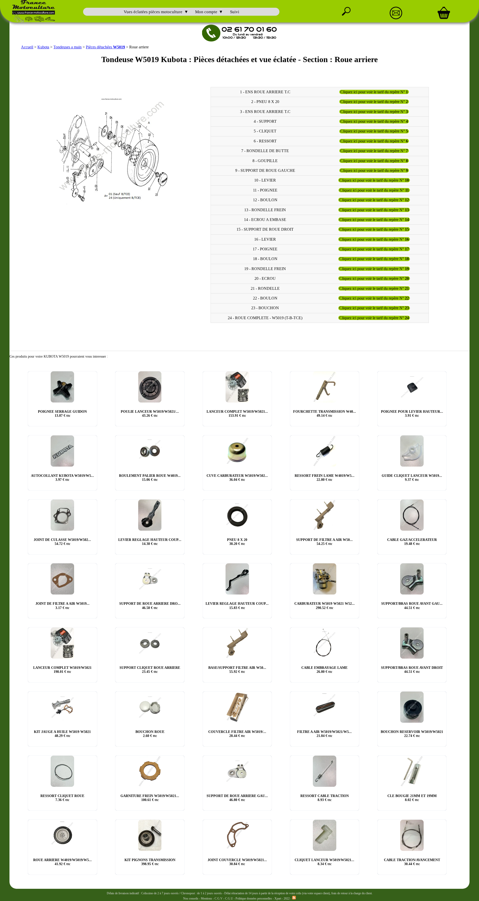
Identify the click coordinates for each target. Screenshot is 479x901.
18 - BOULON (265, 259)
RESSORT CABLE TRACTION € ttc (324, 798)
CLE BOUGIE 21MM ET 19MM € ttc (412, 798)
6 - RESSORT (265, 141)
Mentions (206, 898)
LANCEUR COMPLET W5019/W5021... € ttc (237, 413)
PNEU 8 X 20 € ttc (237, 542)
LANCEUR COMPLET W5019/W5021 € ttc (62, 670)
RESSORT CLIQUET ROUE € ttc (62, 798)
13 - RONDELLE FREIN (265, 210)
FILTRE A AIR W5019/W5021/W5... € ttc (324, 734)
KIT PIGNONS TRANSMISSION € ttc (149, 862)
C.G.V (219, 898)
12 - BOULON (265, 200)
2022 (287, 898)
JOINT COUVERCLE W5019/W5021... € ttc (237, 862)
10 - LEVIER (265, 180)
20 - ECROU (265, 278)
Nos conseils (190, 898)
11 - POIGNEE (265, 190)
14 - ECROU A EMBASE (265, 219)
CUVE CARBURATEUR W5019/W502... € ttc (237, 478)
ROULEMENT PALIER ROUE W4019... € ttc (150, 478)
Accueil (27, 47)
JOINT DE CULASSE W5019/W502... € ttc (62, 542)
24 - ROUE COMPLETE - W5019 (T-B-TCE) (265, 318)
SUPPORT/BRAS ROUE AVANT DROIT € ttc (412, 670)
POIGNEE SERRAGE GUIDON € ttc (62, 413)
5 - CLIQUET (265, 131)
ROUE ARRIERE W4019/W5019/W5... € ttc (62, 862)
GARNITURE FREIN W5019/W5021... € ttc (149, 798)
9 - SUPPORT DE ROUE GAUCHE (265, 170)
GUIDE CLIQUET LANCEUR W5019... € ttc (412, 478)
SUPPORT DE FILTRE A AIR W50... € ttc (324, 542)
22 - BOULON (265, 298)
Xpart (277, 898)
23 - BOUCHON (265, 308)
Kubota (43, 47)
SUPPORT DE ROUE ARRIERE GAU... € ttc (237, 798)
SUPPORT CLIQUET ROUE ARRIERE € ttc (150, 670)
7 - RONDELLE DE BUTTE (265, 151)
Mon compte (206, 11)
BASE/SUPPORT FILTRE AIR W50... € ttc (237, 670)
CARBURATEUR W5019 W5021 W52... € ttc (324, 605)
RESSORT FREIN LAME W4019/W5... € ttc (325, 478)
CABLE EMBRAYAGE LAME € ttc (324, 670)
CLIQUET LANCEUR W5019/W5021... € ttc (324, 862)
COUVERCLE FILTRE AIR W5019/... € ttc (237, 734)
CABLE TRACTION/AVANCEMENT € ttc (412, 862)
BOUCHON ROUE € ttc (149, 734)
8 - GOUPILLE (265, 161)
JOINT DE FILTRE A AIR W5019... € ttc (62, 605)
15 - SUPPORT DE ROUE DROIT (265, 229)
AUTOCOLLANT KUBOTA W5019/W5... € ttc (62, 478)
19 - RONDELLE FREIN (265, 269)
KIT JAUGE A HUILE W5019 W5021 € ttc (62, 734)
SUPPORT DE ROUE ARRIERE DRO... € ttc (150, 605)
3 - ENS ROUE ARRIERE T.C (265, 111)
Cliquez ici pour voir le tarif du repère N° (374, 92)
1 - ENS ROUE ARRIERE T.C (265, 92)
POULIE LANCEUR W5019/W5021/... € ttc (150, 413)
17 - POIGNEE (265, 249)
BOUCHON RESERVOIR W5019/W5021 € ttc (412, 734)
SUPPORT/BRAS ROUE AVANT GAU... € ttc (412, 605)
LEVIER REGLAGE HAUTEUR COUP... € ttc (149, 542)
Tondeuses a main (67, 47)
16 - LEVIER (265, 239)
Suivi (234, 11)
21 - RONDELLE (265, 288)
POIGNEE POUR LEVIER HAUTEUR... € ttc (412, 413)
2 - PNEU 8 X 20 (265, 102)
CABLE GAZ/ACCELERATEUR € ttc (412, 542)
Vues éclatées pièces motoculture (153, 11)
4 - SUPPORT (265, 121)
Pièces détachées (105, 47)
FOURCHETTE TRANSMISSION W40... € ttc (324, 413)
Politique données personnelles (254, 898)
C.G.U (229, 898)
